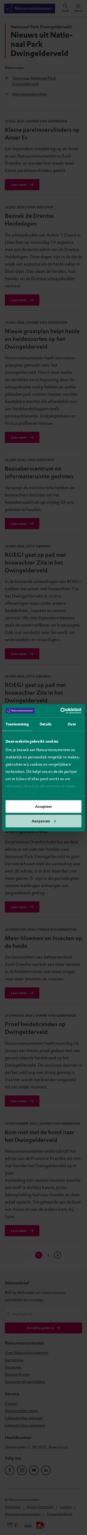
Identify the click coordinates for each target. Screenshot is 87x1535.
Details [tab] (45, 724)
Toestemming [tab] (17, 724)
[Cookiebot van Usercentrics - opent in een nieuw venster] (61, 711)
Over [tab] (72, 724)
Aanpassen (41, 821)
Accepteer (43, 806)
